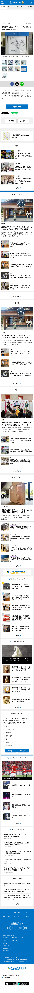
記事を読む (17, 107)
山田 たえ (9, 745)
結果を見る (23, 751)
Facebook (9, 928)
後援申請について (7, 948)
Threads (25, 928)
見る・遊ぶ (16, 6)
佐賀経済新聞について (8, 935)
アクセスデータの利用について (11, 940)
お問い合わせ (6, 943)
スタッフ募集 (6, 950)
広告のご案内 (6, 945)
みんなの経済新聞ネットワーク (17, 968)
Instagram (20, 928)
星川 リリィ (10, 742)
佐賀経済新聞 (15, 2)
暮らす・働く (28, 6)
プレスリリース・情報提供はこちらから (13, 938)
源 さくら (9, 726)
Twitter (14, 928)
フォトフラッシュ (6, 23)
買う (22, 6)
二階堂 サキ (10, 729)
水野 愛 (8, 732)
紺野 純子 (9, 736)
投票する (11, 751)
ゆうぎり (9, 739)
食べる (10, 6)
